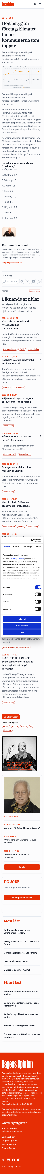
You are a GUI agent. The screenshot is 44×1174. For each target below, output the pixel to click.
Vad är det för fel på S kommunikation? (22, 828)
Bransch (6, 387)
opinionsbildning (9, 349)
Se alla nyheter (11, 717)
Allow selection (22, 626)
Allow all (22, 619)
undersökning (34, 291)
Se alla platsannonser (22, 897)
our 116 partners (17, 559)
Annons (15, 726)
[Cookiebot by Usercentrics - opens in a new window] (31, 540)
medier (21, 526)
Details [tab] (16, 547)
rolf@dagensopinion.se (12, 262)
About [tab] (38, 547)
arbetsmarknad (9, 647)
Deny (22, 632)
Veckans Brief (8, 1137)
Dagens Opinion (9, 1140)
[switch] (38, 594)
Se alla (22, 867)
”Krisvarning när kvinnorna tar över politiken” (20, 841)
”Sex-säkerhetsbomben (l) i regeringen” (16, 855)
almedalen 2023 (9, 454)
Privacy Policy (8, 1148)
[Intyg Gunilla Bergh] (19, 753)
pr (31, 726)
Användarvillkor (9, 1144)
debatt (24, 726)
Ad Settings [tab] (27, 547)
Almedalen (7, 730)
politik (22, 349)
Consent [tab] (6, 547)
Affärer (6, 726)
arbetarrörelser (9, 526)
